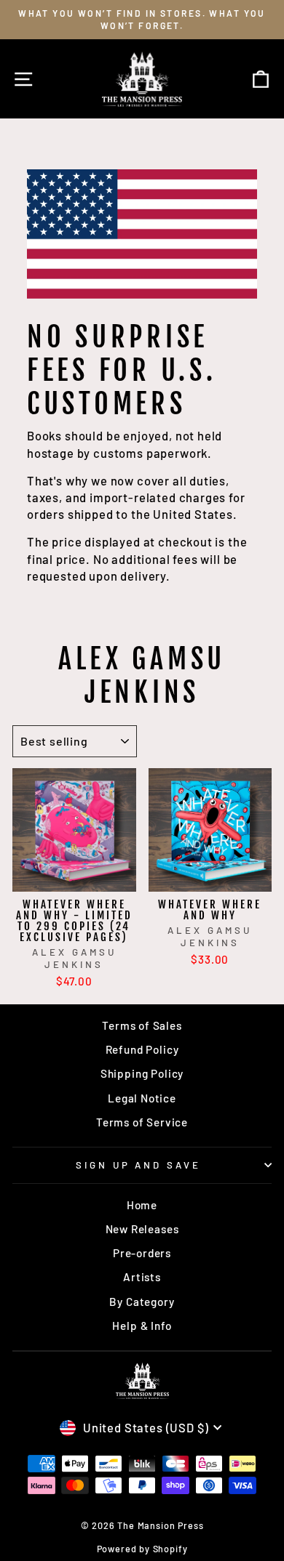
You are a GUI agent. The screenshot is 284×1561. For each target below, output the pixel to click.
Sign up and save (139, 1165)
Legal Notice (142, 1098)
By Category (141, 1301)
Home (142, 1204)
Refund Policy (142, 1049)
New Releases (142, 1228)
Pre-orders (142, 1252)
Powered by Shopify (142, 1548)
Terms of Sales (142, 1025)
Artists (142, 1276)
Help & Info (141, 1325)
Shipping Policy (142, 1073)
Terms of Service (142, 1122)
